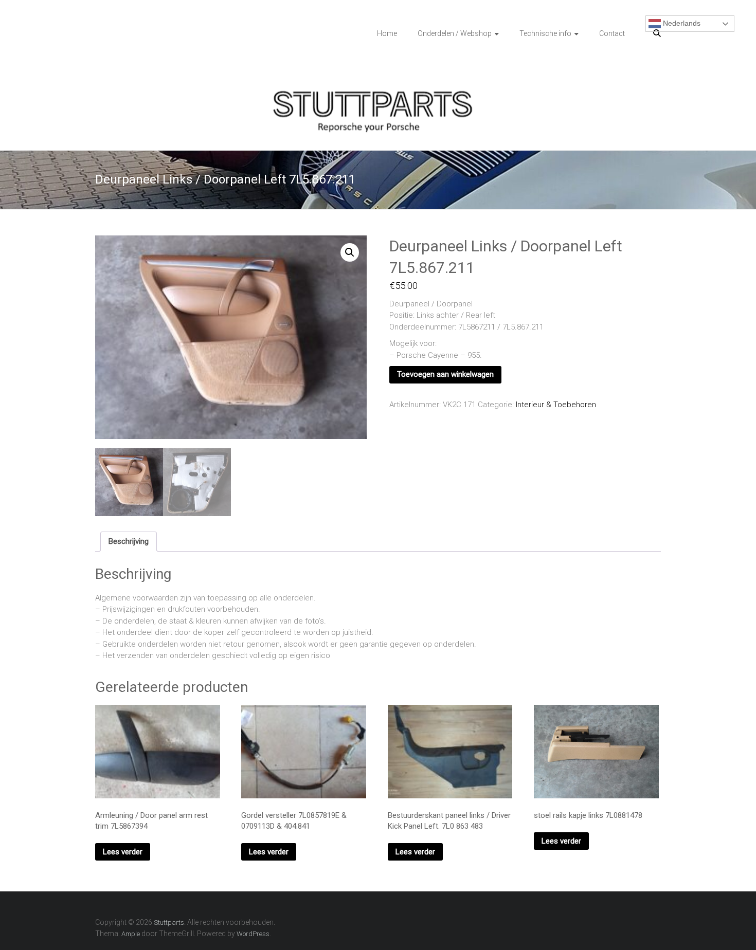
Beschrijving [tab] (129, 541)
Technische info (545, 33)
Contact (612, 33)
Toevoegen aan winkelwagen (445, 374)
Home (387, 33)
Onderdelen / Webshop (455, 33)
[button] (349, 252)
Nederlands (680, 23)
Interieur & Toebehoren (556, 404)
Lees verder (122, 851)
